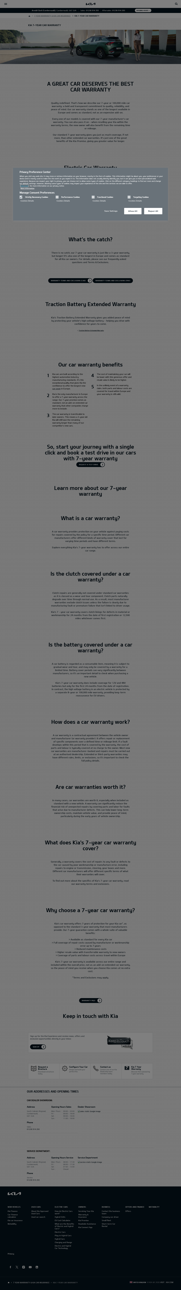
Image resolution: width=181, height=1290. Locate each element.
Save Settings (111, 211)
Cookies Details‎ (27, 201)
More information (27, 188)
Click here (24, 186)
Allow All (132, 211)
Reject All (153, 211)
